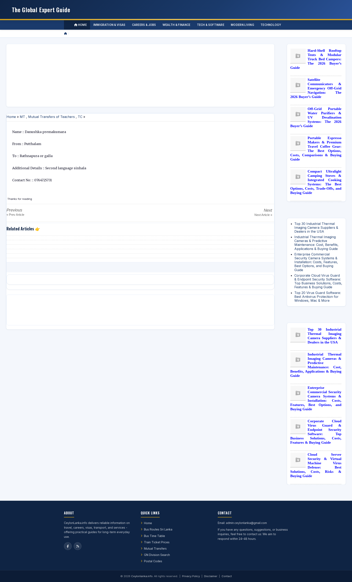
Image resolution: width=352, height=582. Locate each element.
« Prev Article (15, 214)
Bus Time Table (154, 536)
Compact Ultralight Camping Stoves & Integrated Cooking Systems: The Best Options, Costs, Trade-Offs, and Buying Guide (315, 182)
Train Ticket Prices (156, 542)
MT (22, 117)
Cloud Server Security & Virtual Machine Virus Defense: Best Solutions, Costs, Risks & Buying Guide (315, 465)
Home (82, 24)
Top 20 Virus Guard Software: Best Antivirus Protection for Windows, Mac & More (317, 297)
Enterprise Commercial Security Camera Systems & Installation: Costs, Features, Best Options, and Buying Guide (316, 262)
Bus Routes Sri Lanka (158, 529)
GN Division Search (157, 555)
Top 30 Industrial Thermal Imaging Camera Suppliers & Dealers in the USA (316, 227)
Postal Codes (153, 561)
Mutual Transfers (155, 548)
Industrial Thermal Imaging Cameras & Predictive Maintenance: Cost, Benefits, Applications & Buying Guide (316, 243)
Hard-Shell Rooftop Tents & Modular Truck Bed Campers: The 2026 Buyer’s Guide (315, 59)
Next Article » (263, 215)
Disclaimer (210, 576)
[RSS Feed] (77, 546)
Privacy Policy (191, 576)
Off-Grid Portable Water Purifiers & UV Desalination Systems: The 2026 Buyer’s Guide (315, 117)
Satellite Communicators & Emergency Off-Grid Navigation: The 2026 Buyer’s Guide (315, 88)
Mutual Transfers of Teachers (51, 117)
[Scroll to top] (342, 573)
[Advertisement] (132, 75)
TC (80, 117)
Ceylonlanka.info (142, 576)
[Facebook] (68, 546)
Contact (227, 576)
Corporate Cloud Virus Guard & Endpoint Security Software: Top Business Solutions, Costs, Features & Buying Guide (318, 281)
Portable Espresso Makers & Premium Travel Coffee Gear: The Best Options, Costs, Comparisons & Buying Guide (315, 148)
